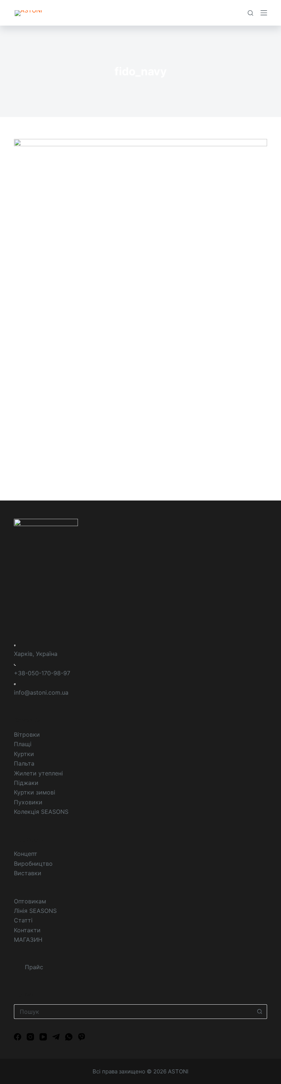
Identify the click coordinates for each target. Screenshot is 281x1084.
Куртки (24, 754)
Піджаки (26, 782)
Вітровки (27, 734)
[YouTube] (43, 1036)
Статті (23, 920)
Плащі (22, 744)
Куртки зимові (34, 792)
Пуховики (28, 802)
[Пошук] (250, 13)
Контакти (27, 930)
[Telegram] (56, 1036)
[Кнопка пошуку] (259, 1011)
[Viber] (81, 1036)
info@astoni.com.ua (41, 692)
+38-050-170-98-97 (42, 673)
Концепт (25, 853)
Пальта (24, 763)
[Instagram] (30, 1036)
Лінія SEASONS (35, 910)
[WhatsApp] (68, 1036)
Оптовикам (30, 901)
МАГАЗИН (28, 939)
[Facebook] (17, 1036)
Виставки (27, 873)
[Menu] (264, 13)
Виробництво (33, 863)
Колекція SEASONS (41, 811)
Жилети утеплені (38, 773)
